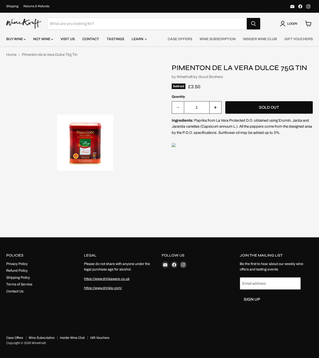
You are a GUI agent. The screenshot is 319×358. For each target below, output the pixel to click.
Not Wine (42, 39)
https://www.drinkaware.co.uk (107, 279)
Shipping (12, 6)
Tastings (115, 39)
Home (11, 55)
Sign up (252, 299)
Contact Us (14, 291)
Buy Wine (15, 39)
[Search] (253, 23)
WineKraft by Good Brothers (200, 77)
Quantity (178, 96)
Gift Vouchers (298, 39)
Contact (90, 39)
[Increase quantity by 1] (216, 107)
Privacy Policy (17, 264)
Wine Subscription (218, 39)
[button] (289, 24)
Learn (138, 39)
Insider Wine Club (260, 39)
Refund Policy (17, 270)
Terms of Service (19, 284)
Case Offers (180, 39)
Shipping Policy (18, 277)
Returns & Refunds (36, 6)
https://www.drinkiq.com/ (103, 288)
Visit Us (68, 39)
